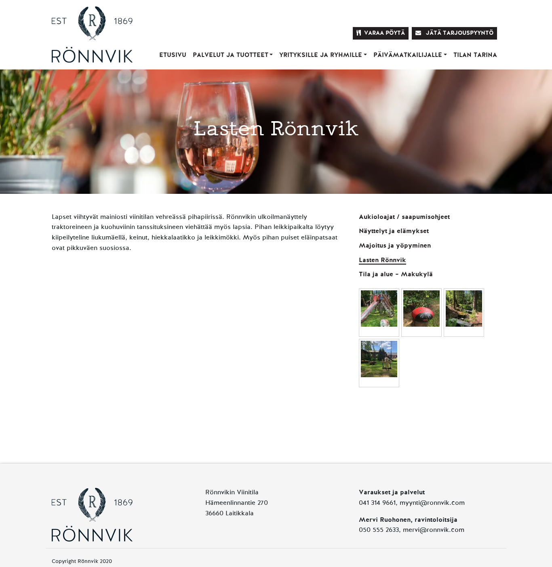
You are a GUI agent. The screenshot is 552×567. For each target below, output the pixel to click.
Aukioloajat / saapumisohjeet (404, 217)
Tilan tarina (475, 55)
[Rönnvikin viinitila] (92, 26)
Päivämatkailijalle (407, 55)
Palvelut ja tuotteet (230, 55)
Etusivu (172, 55)
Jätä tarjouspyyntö (458, 33)
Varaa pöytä (384, 33)
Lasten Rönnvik (382, 260)
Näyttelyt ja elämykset (394, 231)
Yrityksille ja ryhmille (320, 55)
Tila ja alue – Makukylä (396, 274)
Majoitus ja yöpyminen (395, 246)
